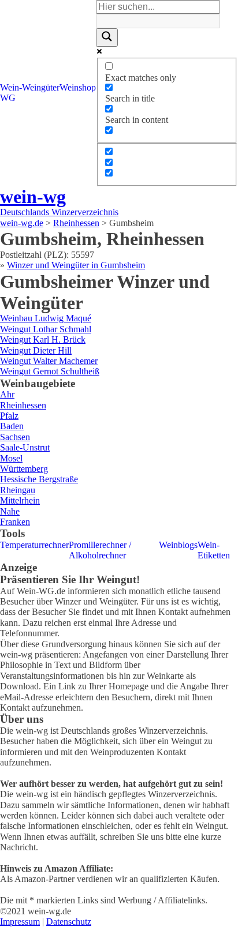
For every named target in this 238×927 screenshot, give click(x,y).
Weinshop (78, 87)
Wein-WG (11, 92)
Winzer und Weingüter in (76, 265)
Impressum (20, 921)
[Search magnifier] (107, 37)
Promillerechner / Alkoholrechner (100, 550)
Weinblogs (178, 545)
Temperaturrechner (34, 545)
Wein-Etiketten (214, 550)
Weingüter (41, 87)
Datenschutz (68, 921)
